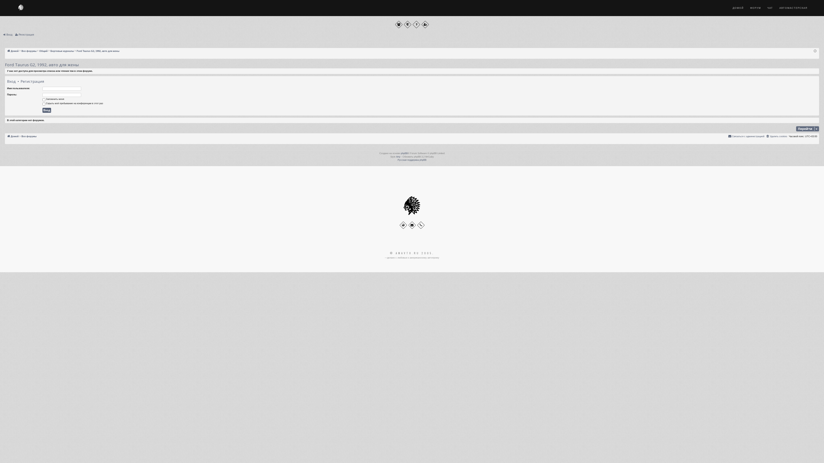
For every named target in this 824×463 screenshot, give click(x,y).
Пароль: (12, 94)
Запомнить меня (54, 99)
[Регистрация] (425, 24)
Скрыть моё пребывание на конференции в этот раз (74, 103)
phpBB (404, 153)
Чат (770, 8)
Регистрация (26, 34)
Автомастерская (793, 8)
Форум (755, 8)
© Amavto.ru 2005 (411, 253)
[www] (403, 225)
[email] (412, 225)
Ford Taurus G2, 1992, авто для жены (42, 65)
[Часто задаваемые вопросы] (416, 24)
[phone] (421, 225)
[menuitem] (776, 136)
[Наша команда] (407, 24)
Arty (398, 156)
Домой (738, 8)
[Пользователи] (398, 24)
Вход (9, 34)
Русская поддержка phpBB (412, 160)
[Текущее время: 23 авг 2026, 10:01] (815, 51)
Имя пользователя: (18, 88)
